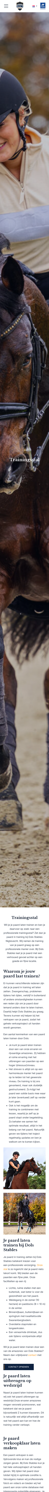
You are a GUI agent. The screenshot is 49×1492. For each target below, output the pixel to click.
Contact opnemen (18, 1367)
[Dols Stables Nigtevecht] (19, 6)
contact (32, 1355)
